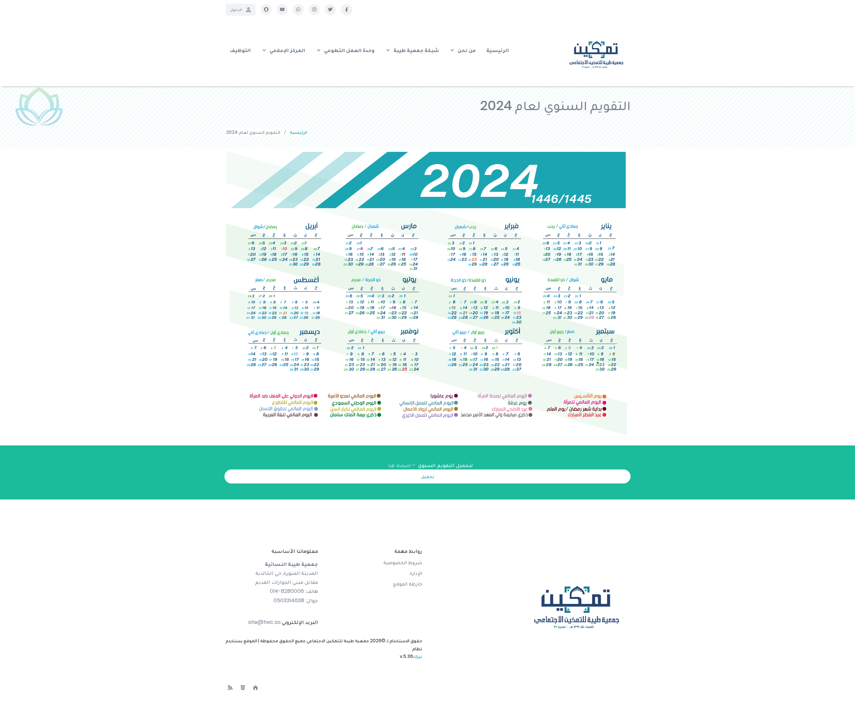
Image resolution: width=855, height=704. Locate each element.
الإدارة (416, 573)
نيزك (417, 656)
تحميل (427, 476)
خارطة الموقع (407, 583)
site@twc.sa (264, 622)
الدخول (236, 9)
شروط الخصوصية (402, 562)
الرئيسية (298, 132)
